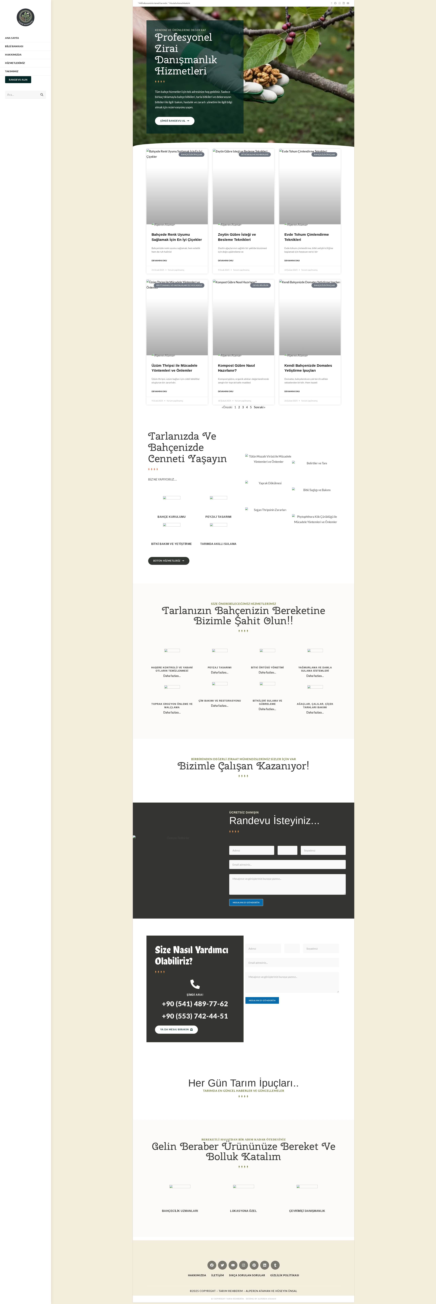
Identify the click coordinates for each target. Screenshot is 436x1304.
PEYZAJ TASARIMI (220, 667)
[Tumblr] (275, 1265)
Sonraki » (259, 407)
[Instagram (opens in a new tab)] (340, 3)
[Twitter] (222, 1265)
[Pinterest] (254, 1265)
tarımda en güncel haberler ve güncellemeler (243, 1090)
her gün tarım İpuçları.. (243, 1083)
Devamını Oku (159, 260)
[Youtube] (233, 1265)
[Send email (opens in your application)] (347, 3)
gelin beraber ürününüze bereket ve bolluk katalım (244, 1151)
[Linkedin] (264, 1265)
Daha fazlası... (172, 676)
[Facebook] (211, 1265)
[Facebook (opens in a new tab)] (335, 3)
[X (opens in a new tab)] (331, 3)
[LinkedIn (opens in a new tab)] (344, 3)
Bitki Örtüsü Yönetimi (267, 667)
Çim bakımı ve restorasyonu (220, 700)
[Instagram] (243, 1265)
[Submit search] (41, 95)
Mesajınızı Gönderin (246, 902)
